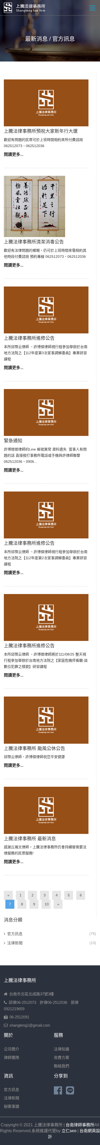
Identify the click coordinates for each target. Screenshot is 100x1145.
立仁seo (69, 1131)
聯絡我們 (61, 1066)
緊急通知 (13, 440)
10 (47, 904)
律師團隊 (11, 1057)
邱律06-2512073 (22, 1002)
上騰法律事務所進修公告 (29, 338)
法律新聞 (15, 943)
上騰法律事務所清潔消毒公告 (34, 241)
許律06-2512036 (53, 1002)
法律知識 (61, 1049)
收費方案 (61, 1057)
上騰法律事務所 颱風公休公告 (34, 748)
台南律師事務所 (80, 1125)
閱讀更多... (13, 154)
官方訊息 (15, 934)
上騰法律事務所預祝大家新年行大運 (41, 131)
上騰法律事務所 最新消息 (30, 838)
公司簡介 (11, 1049)
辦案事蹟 (11, 1106)
